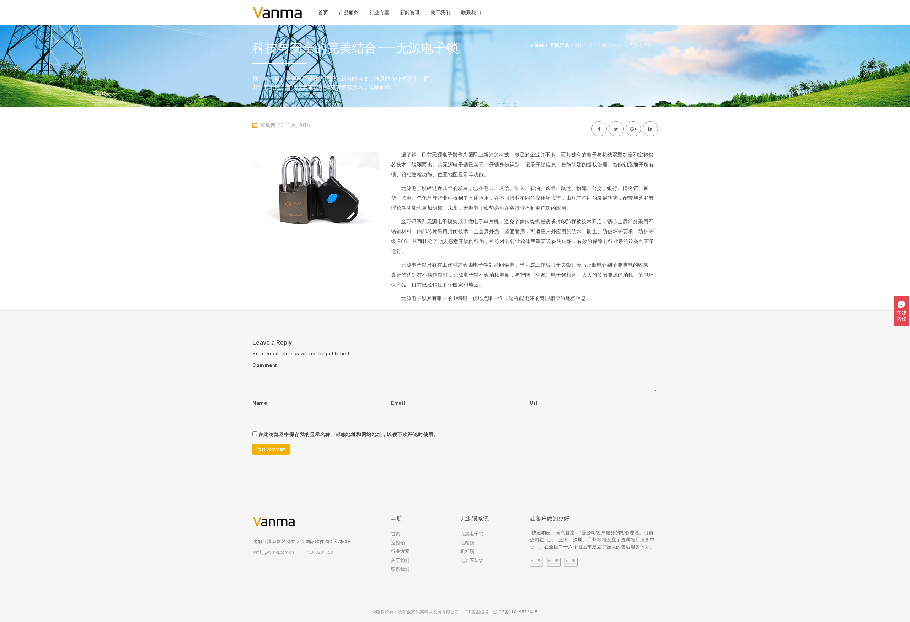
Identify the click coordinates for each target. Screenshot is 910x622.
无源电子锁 (471, 533)
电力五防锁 (471, 560)
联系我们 (471, 12)
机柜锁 (467, 551)
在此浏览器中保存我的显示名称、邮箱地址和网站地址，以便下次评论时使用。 (348, 434)
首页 (323, 12)
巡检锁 (398, 542)
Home (537, 45)
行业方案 (379, 12)
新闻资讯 (410, 12)
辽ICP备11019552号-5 (515, 612)
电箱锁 (467, 542)
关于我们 (440, 12)
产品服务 (349, 12)
